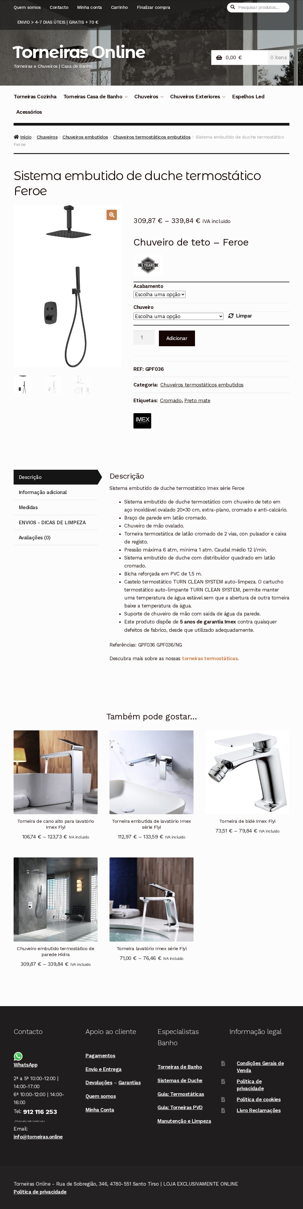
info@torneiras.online (38, 1137)
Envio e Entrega (104, 1069)
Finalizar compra (153, 7)
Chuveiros (146, 97)
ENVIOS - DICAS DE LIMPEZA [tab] (52, 522)
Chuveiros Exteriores (195, 97)
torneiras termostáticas (210, 658)
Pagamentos (100, 1056)
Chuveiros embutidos (85, 137)
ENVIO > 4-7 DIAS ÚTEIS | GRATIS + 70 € (57, 22)
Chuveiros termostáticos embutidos (152, 137)
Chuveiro (143, 307)
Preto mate (197, 400)
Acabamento (148, 286)
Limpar (244, 316)
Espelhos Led (248, 97)
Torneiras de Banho (179, 1067)
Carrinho (119, 7)
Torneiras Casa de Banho (93, 97)
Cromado (171, 400)
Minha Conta (100, 1110)
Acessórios (29, 112)
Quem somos (27, 7)
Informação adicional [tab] (43, 492)
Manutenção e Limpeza (184, 1121)
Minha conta (89, 7)
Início (25, 137)
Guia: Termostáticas (180, 1094)
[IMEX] (142, 421)
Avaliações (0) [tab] (35, 538)
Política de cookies (259, 1099)
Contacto (59, 7)
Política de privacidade (40, 1192)
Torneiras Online (78, 52)
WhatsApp (25, 1065)
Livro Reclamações (259, 1110)
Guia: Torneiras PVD (180, 1107)
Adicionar (177, 338)
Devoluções (99, 1082)
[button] (112, 215)
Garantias (129, 1082)
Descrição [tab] (30, 477)
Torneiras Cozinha (35, 97)
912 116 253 (40, 1111)
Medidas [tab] (28, 507)
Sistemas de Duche (179, 1080)
